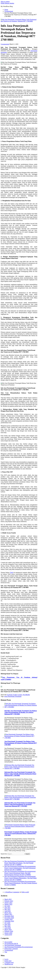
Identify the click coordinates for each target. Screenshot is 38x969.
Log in (6, 959)
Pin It (24, 694)
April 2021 (7, 911)
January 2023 (8, 902)
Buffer (28, 694)
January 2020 (8, 933)
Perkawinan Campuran (11, 948)
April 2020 (7, 928)
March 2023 (8, 899)
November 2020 (9, 918)
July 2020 (7, 923)
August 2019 (8, 934)
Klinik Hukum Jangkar (7, 3)
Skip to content (5, 1)
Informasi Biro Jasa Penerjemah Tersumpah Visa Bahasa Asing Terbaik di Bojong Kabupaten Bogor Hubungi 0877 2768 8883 (20, 773)
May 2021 (7, 909)
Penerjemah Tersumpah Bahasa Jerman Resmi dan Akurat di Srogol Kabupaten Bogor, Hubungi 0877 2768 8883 (20, 833)
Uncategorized (5, 44)
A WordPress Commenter (11, 892)
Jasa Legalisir (8, 942)
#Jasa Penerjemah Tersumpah (12, 696)
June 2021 (7, 907)
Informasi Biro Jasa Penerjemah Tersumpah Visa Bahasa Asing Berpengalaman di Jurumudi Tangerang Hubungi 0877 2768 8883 (19, 804)
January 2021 (8, 914)
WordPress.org (8, 964)
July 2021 (7, 906)
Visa (5, 952)
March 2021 (8, 912)
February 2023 (8, 901)
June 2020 (7, 924)
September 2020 (9, 921)
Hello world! (25, 892)
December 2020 (9, 916)
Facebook (10, 694)
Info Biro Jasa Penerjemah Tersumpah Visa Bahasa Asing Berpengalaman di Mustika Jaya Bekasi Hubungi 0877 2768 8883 (20, 712)
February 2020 (8, 931)
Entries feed (7, 961)
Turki (11, 572)
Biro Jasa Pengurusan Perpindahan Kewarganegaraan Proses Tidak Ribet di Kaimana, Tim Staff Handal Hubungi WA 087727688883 (20, 862)
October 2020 (8, 919)
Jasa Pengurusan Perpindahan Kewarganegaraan (18, 947)
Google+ (20, 694)
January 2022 (8, 904)
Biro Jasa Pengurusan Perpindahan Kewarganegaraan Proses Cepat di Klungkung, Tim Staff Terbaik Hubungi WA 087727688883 (20, 883)
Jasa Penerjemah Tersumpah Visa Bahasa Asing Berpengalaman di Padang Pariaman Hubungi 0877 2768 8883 (20, 743)
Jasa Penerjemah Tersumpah (12, 945)
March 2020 (8, 929)
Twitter (15, 694)
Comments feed (9, 962)
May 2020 (7, 926)
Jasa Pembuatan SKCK (11, 943)
